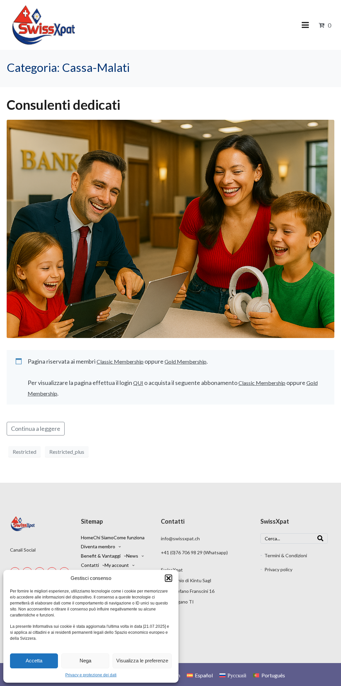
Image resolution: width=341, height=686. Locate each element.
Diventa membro (98, 546)
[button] (168, 578)
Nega (85, 660)
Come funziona (129, 537)
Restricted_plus (66, 451)
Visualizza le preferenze (142, 660)
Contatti (90, 565)
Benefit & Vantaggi (101, 556)
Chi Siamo (103, 537)
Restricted (24, 451)
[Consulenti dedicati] (170, 228)
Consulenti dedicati (63, 105)
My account (117, 565)
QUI (138, 383)
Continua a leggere (35, 428)
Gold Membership (185, 361)
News (132, 556)
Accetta (34, 660)
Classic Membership (120, 361)
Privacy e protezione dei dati (91, 675)
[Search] (320, 538)
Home (87, 537)
